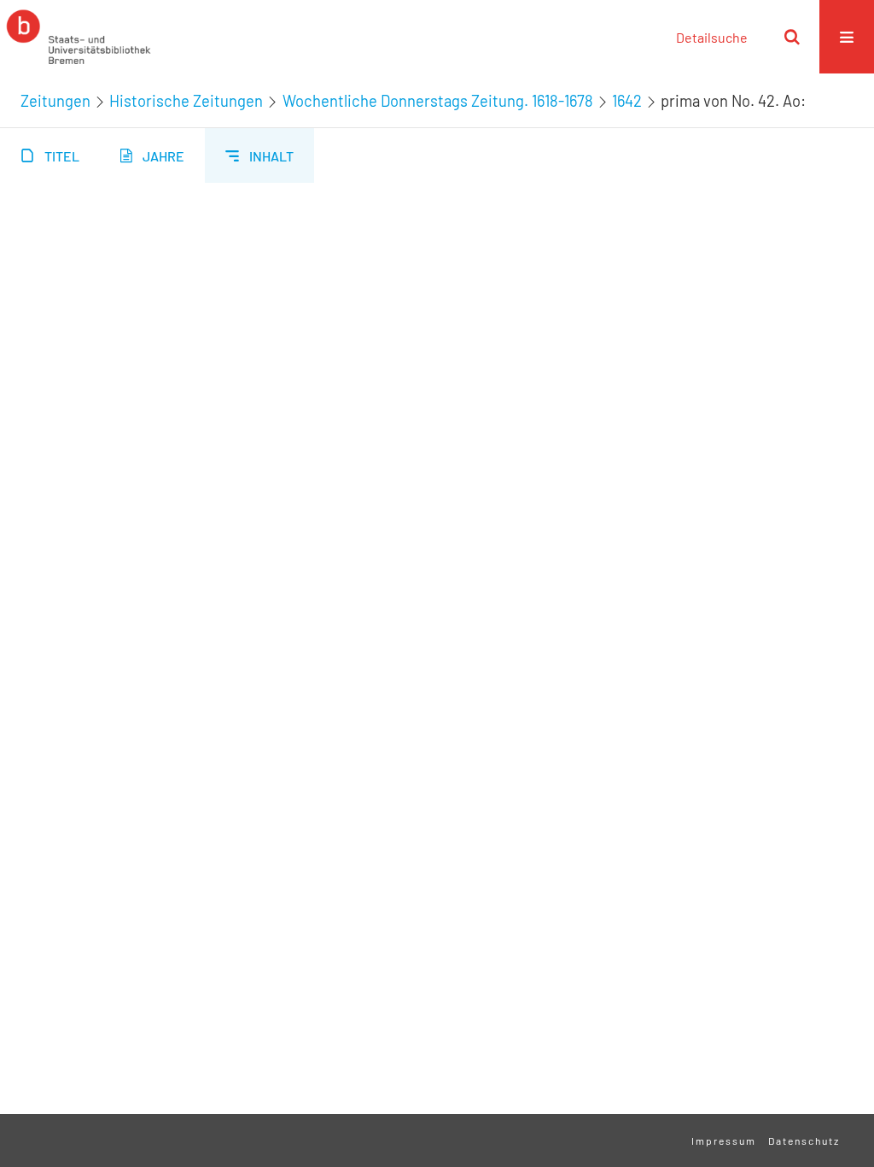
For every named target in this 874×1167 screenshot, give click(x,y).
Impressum (723, 1140)
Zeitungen (55, 100)
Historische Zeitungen (186, 100)
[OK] (792, 36)
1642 (627, 100)
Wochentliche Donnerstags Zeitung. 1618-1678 (438, 100)
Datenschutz (804, 1140)
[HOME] (78, 36)
